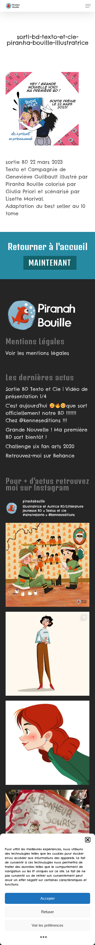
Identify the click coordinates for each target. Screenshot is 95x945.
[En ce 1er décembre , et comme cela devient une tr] (47, 565)
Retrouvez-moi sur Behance (40, 456)
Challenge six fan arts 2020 (40, 446)
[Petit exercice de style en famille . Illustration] (47, 832)
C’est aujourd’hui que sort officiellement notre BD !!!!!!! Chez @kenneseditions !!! (46, 413)
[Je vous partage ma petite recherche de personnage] (47, 654)
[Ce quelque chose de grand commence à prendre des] (47, 743)
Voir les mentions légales (37, 353)
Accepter (47, 898)
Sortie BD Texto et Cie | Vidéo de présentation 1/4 (47, 392)
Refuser (47, 912)
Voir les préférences (47, 925)
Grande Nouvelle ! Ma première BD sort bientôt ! (46, 433)
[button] (87, 839)
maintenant (49, 262)
